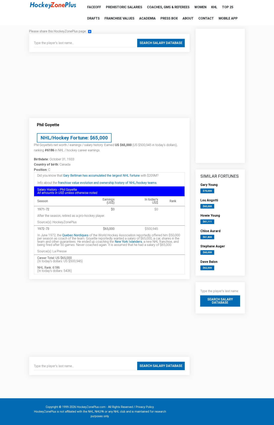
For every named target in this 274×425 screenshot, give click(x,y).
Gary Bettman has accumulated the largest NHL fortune (101, 175)
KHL (214, 7)
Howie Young (210, 215)
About (188, 18)
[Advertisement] (109, 86)
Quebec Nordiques (75, 235)
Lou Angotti (209, 200)
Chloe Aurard (210, 231)
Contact (206, 18)
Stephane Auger (212, 246)
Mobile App (228, 18)
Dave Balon (208, 262)
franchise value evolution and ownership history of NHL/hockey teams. (107, 183)
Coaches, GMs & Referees (168, 7)
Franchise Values (119, 18)
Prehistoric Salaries (124, 7)
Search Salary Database (161, 43)
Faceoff (94, 7)
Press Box (169, 18)
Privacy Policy (145, 407)
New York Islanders (128, 242)
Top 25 (227, 7)
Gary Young (209, 185)
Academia (147, 18)
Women (200, 7)
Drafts (93, 18)
